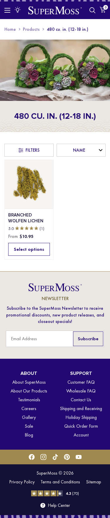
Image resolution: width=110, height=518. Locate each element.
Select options (29, 249)
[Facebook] (32, 457)
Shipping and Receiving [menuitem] (81, 408)
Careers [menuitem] (28, 408)
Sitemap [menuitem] (93, 482)
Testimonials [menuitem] (29, 400)
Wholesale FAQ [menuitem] (81, 391)
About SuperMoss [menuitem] (29, 382)
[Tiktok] (55, 457)
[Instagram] (43, 457)
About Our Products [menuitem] (29, 391)
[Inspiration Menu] (18, 10)
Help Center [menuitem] (59, 505)
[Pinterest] (67, 457)
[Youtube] (79, 457)
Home (10, 29)
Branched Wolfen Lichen (25, 218)
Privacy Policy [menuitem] (22, 482)
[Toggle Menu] (7, 10)
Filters (33, 150)
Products (31, 29)
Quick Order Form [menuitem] (81, 426)
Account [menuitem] (81, 435)
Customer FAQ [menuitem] (81, 382)
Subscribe (88, 339)
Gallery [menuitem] (29, 417)
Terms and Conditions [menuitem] (60, 482)
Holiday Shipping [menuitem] (81, 417)
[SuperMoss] (55, 10)
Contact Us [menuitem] (81, 400)
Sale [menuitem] (29, 426)
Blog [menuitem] (29, 435)
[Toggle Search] (92, 10)
